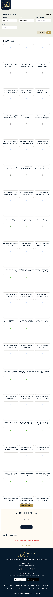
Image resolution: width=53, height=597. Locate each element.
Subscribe (26, 585)
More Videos (26, 527)
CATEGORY (4, 17)
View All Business (26, 545)
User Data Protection (21, 589)
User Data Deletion (9, 589)
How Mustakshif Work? (16, 585)
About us (6, 585)
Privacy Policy (32, 589)
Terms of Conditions (43, 589)
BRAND (3, 24)
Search (48, 32)
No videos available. (26, 519)
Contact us (38, 585)
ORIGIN (20, 17)
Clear (41, 32)
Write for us (46, 585)
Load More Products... (27, 505)
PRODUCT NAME (40, 17)
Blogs (32, 585)
